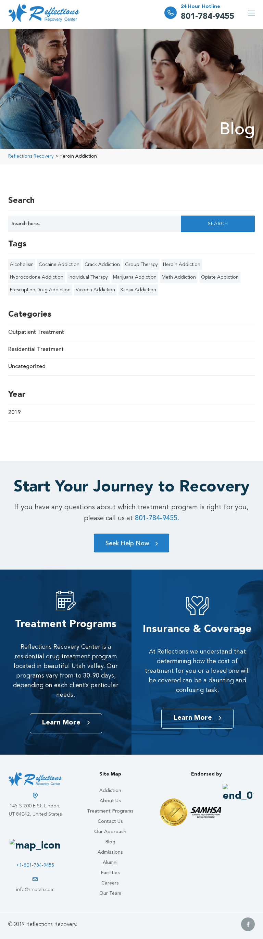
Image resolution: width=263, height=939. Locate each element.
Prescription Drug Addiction (40, 290)
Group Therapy (141, 264)
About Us (110, 800)
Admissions (110, 852)
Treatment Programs (110, 811)
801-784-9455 (207, 17)
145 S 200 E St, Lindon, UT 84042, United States (35, 810)
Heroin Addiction (181, 264)
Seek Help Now (127, 543)
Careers (110, 883)
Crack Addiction (102, 264)
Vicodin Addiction (95, 290)
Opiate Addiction (220, 277)
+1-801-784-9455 (35, 865)
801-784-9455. (157, 518)
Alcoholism (22, 264)
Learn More (61, 722)
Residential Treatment (36, 349)
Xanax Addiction (138, 290)
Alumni (110, 862)
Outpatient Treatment (36, 332)
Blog (110, 842)
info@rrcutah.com (35, 889)
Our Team (110, 893)
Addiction (110, 790)
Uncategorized (27, 366)
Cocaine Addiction (59, 264)
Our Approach (110, 831)
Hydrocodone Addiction (36, 277)
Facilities (110, 872)
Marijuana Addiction (134, 277)
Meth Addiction (179, 277)
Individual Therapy (88, 277)
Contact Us (110, 821)
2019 (14, 412)
